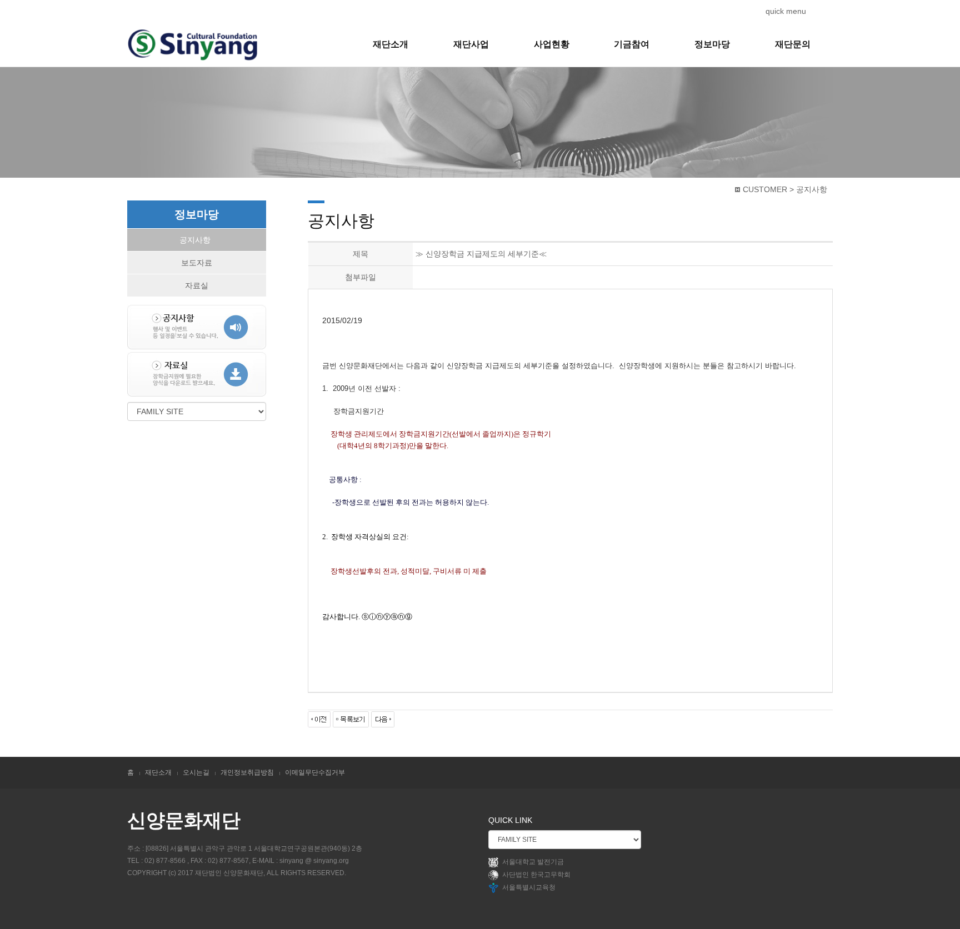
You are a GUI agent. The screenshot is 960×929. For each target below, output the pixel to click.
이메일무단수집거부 (315, 772)
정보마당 (712, 44)
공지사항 (195, 239)
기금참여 (631, 44)
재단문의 (793, 44)
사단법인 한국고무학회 (536, 875)
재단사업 (471, 44)
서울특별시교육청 (529, 888)
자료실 (196, 285)
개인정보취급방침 (247, 772)
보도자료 (196, 262)
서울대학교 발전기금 (533, 862)
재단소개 (390, 44)
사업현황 (551, 44)
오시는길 (196, 772)
